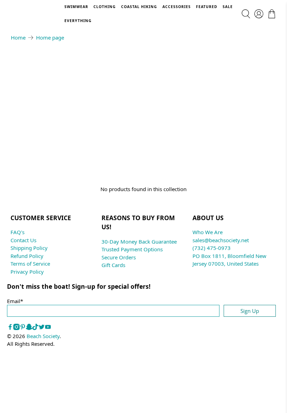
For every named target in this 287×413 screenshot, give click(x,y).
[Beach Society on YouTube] (48, 327)
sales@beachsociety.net (220, 240)
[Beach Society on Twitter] (41, 327)
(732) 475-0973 (211, 247)
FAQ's (17, 232)
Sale (228, 6)
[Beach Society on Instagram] (16, 327)
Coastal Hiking (139, 6)
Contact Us (23, 240)
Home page (50, 37)
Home (18, 37)
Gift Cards (113, 264)
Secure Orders (119, 257)
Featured (206, 6)
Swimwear (76, 6)
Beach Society (43, 336)
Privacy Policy (27, 271)
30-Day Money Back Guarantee (139, 241)
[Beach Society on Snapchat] (29, 327)
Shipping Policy (29, 247)
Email (15, 301)
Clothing (104, 6)
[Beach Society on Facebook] (10, 327)
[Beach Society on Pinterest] (23, 327)
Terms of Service (30, 263)
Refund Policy (26, 255)
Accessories (176, 6)
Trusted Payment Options (132, 249)
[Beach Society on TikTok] (35, 327)
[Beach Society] (37, 14)
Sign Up (249, 310)
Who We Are (207, 232)
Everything (78, 20)
